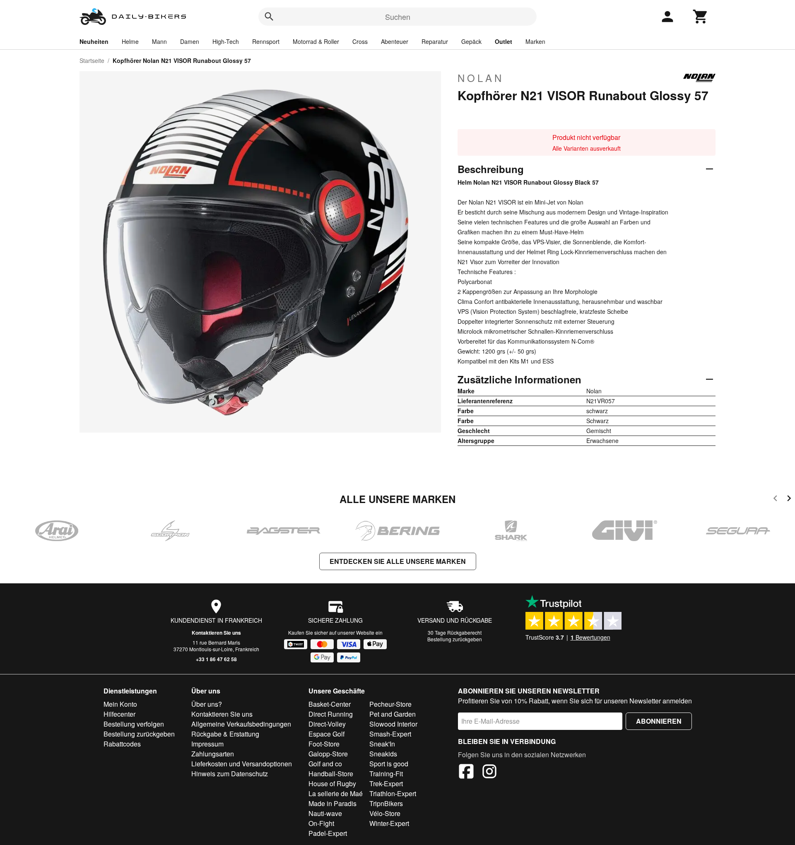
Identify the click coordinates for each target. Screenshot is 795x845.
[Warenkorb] (700, 16)
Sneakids (383, 753)
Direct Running (330, 714)
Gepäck (471, 41)
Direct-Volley (327, 724)
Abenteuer (394, 41)
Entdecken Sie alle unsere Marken (398, 561)
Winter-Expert (389, 823)
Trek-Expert (386, 783)
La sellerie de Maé (335, 793)
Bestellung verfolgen (134, 724)
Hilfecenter (119, 714)
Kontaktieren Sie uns (216, 632)
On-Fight (321, 823)
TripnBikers (386, 803)
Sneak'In (382, 744)
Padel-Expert (327, 833)
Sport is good (388, 763)
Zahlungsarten (212, 753)
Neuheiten (94, 41)
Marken (535, 41)
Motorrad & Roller (316, 41)
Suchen (397, 16)
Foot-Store (324, 744)
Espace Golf (326, 734)
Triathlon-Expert (392, 793)
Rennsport (265, 41)
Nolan (481, 77)
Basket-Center (329, 704)
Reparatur (435, 41)
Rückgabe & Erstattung (225, 734)
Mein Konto (120, 704)
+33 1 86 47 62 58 (216, 659)
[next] (789, 499)
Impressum (207, 744)
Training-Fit (386, 773)
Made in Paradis (332, 803)
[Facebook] (466, 772)
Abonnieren (659, 721)
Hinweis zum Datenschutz (229, 773)
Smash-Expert (390, 734)
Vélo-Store (384, 813)
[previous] (775, 499)
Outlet (503, 41)
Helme (130, 41)
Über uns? (206, 704)
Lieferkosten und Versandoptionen (241, 763)
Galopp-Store (328, 753)
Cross (360, 41)
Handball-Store (330, 773)
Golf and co (325, 763)
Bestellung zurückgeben (454, 639)
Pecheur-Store (390, 704)
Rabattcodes (122, 744)
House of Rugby (332, 783)
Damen (189, 41)
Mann (159, 41)
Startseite (92, 60)
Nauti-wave (325, 813)
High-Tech (225, 41)
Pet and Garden (392, 714)
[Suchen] (269, 16)
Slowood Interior (393, 724)
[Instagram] (489, 772)
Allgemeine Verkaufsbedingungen (241, 724)
